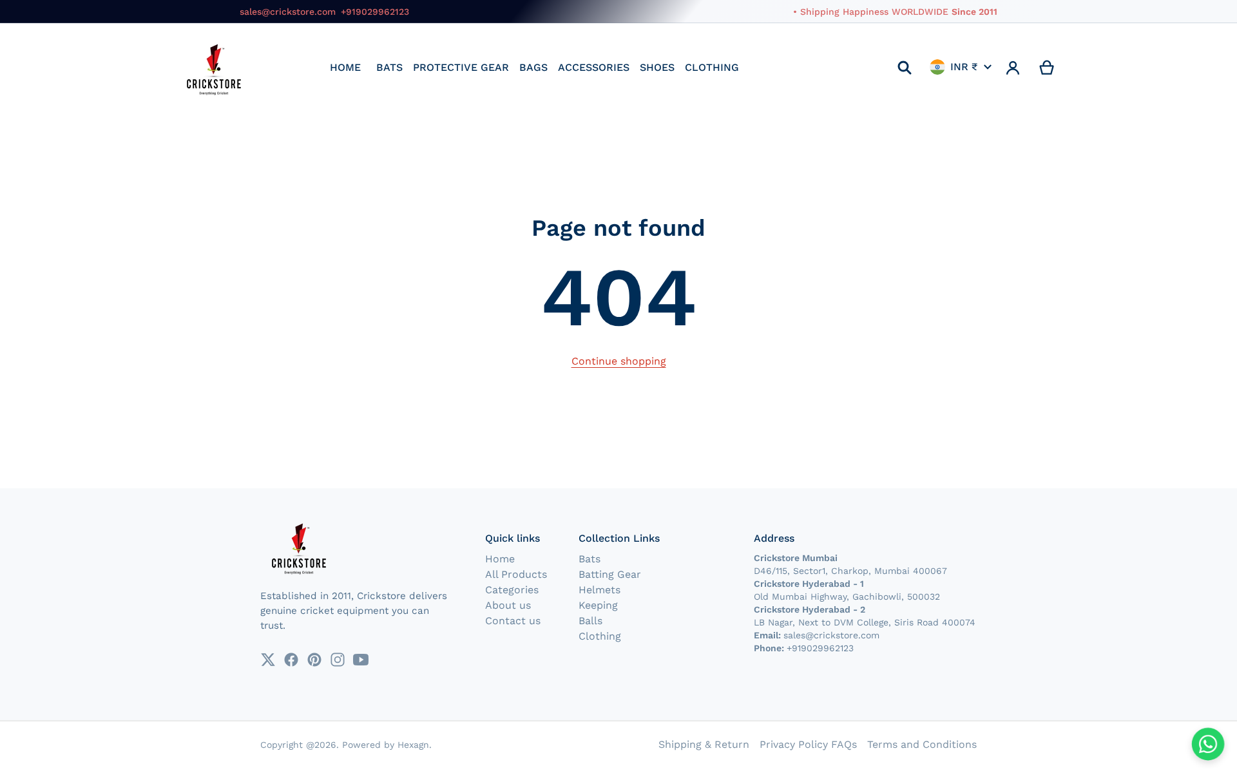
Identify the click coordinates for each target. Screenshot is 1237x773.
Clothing (600, 636)
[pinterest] (314, 659)
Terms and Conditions (922, 744)
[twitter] (268, 659)
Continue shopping (618, 361)
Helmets (599, 590)
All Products (516, 574)
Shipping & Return (703, 744)
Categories (512, 590)
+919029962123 (375, 11)
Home (500, 559)
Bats (589, 559)
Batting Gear (610, 574)
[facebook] (291, 659)
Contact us (513, 621)
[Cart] (1047, 68)
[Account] (1013, 68)
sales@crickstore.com (288, 11)
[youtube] (360, 659)
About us (508, 605)
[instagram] (337, 659)
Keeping (598, 605)
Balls (590, 621)
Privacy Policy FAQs (808, 744)
